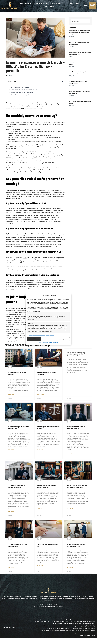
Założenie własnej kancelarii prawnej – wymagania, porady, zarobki (76, 545)
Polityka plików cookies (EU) (88, 633)
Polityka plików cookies (43, 342)
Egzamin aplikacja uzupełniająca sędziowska (84, 621)
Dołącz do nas (92, 5)
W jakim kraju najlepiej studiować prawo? (22, 92)
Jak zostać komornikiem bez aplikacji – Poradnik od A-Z (47, 374)
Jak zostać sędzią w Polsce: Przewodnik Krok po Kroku (48, 428)
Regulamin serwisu (65, 633)
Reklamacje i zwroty (75, 633)
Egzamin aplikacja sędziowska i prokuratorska (61, 621)
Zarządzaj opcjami (63, 339)
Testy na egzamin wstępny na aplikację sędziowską (83, 626)
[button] (69, 295)
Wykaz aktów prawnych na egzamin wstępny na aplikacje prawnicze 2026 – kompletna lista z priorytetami (79, 33)
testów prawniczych (57, 170)
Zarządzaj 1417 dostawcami (35, 335)
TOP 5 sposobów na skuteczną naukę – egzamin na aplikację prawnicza (76, 354)
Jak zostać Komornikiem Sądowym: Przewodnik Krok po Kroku (16, 486)
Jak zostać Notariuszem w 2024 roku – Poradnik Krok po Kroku (47, 486)
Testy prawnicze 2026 (41, 3)
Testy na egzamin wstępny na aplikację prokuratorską (56, 626)
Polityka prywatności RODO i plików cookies (49, 633)
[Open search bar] (81, 5)
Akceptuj (34, 339)
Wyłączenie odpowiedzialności (87, 635)
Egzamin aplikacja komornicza (72, 619)
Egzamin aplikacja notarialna (88, 619)
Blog (45, 7)
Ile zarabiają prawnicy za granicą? (20, 87)
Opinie (77, 3)
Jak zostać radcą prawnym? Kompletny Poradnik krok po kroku (17, 545)
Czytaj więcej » (11, 394)
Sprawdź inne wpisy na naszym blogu (21, 95)
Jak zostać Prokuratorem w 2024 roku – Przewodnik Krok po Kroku (77, 428)
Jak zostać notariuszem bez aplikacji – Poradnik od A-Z (17, 374)
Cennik (71, 3)
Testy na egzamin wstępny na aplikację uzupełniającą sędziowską (79, 623)
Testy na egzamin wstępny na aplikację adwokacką (78, 630)
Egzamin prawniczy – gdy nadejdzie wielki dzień (47, 545)
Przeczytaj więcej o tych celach (47, 335)
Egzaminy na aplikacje (57, 623)
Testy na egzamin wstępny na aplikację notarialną (57, 628)
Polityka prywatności (53, 342)
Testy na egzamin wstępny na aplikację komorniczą (83, 628)
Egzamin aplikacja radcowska (42, 621)
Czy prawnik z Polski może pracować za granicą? (24, 89)
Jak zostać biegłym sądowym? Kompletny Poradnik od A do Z (18, 428)
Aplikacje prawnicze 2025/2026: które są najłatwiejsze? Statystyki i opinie (77, 486)
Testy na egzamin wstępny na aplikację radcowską (53, 630)
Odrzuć (49, 339)
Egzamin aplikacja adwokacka (57, 619)
